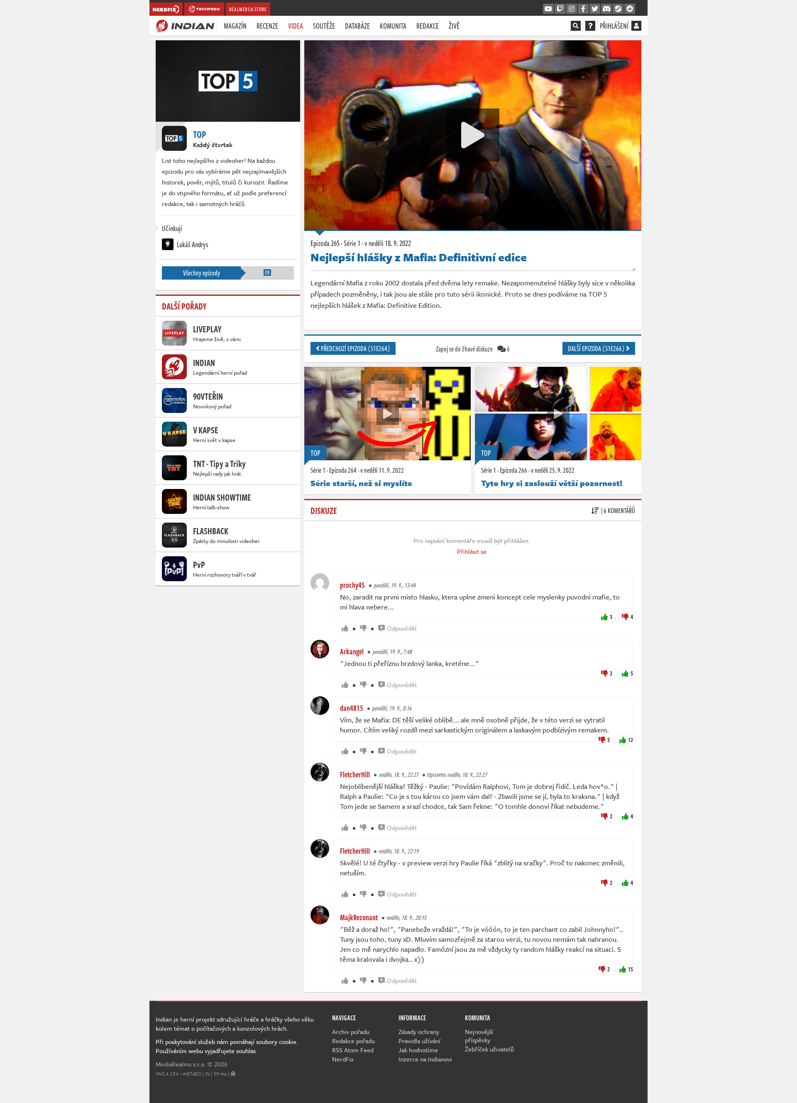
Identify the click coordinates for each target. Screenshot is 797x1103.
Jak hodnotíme (418, 1050)
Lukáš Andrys (192, 244)
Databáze (357, 25)
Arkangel (352, 651)
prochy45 (352, 585)
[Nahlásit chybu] (233, 1073)
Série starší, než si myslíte (361, 483)
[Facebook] (583, 9)
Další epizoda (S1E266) (597, 349)
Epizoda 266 (513, 470)
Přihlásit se (472, 551)
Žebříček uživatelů (489, 1049)
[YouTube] (548, 9)
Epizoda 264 (343, 470)
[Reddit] (629, 9)
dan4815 (351, 708)
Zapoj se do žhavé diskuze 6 (473, 349)
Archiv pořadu (350, 1031)
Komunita (393, 25)
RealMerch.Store (248, 9)
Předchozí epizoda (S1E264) (355, 349)
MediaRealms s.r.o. (181, 1064)
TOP (315, 452)
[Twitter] (594, 9)
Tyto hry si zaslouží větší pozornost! (551, 483)
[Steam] (618, 9)
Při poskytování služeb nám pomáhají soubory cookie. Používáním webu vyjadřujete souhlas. (227, 1046)
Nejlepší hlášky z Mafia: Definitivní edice (418, 257)
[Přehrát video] (472, 135)
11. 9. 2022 (382, 470)
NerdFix (343, 1059)
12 (630, 739)
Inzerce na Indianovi (425, 1059)
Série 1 (317, 470)
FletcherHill (355, 774)
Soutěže (324, 25)
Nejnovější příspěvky (479, 1035)
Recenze (267, 25)
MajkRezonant (359, 917)
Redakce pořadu (353, 1041)
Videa (295, 25)
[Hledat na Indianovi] (576, 25)
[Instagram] (571, 9)
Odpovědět (402, 628)
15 (630, 969)
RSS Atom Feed (353, 1050)
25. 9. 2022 (553, 470)
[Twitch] (560, 9)
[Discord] (606, 9)
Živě (454, 25)
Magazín (235, 25)
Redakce (427, 25)
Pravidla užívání (419, 1041)
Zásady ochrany (418, 1031)
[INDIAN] (185, 25)
